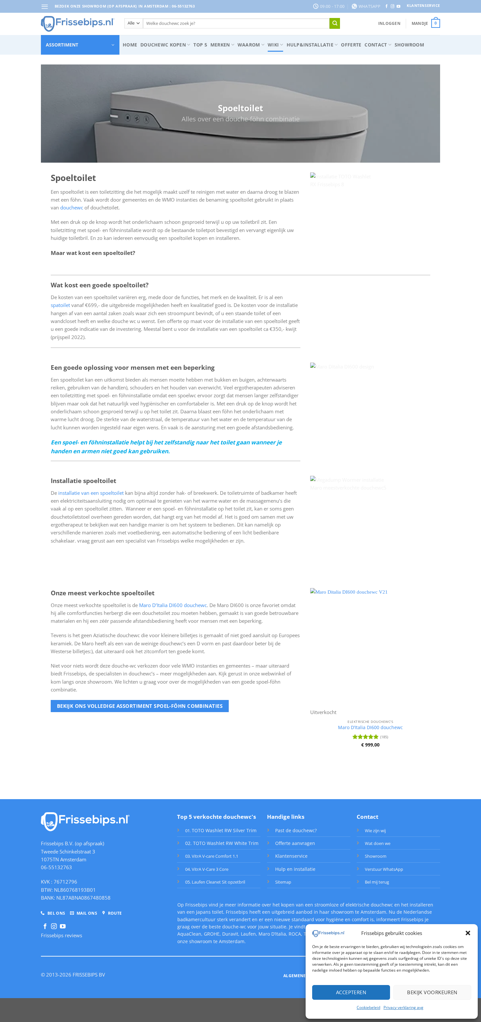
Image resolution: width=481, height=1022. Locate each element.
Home (130, 45)
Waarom (249, 45)
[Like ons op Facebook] (386, 7)
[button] (468, 933)
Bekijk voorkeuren (432, 992)
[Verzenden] (335, 23)
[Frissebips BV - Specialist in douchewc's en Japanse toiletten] (78, 24)
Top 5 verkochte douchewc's (216, 816)
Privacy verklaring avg (403, 1007)
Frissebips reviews (61, 935)
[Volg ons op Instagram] (392, 7)
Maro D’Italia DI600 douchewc (173, 605)
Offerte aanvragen (295, 843)
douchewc (71, 207)
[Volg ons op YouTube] (398, 7)
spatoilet (61, 305)
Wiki (273, 45)
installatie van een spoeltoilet (91, 493)
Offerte (351, 45)
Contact (376, 45)
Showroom (409, 45)
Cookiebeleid (368, 1007)
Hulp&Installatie (310, 45)
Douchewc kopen (163, 45)
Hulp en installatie (295, 869)
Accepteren (351, 992)
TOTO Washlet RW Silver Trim (224, 830)
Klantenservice (291, 856)
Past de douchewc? (296, 830)
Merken (220, 45)
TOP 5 (200, 45)
